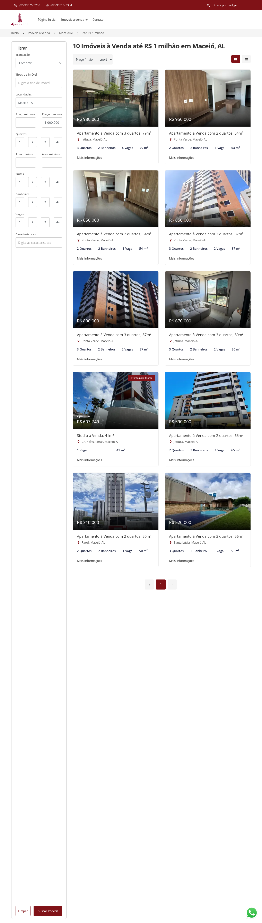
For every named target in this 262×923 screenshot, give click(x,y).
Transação (23, 55)
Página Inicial (47, 19)
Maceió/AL (66, 33)
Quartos (21, 134)
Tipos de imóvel (26, 74)
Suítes (20, 174)
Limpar (23, 911)
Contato (98, 19)
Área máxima (51, 154)
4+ (58, 142)
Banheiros (22, 194)
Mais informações (89, 157)
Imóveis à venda (39, 33)
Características (26, 234)
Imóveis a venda (73, 19)
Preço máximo (52, 114)
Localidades (24, 94)
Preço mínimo (25, 114)
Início (15, 33)
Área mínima (24, 154)
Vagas (20, 214)
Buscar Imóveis (48, 911)
